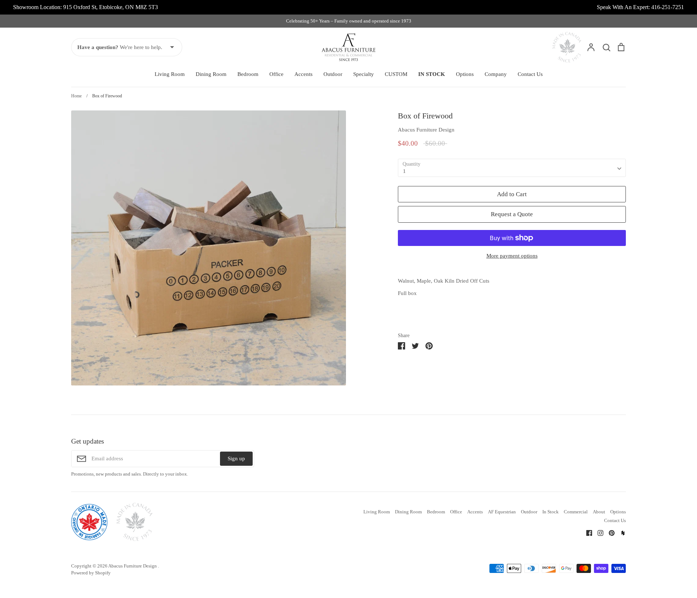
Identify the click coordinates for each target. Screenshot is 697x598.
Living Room (170, 74)
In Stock (550, 511)
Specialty (363, 74)
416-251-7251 (667, 7)
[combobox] (512, 168)
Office (276, 74)
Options (465, 74)
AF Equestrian (502, 511)
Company (496, 74)
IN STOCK (431, 74)
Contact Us (530, 74)
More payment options (512, 256)
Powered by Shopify (91, 572)
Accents (303, 74)
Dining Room (211, 74)
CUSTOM (396, 74)
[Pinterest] (609, 533)
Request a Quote (512, 214)
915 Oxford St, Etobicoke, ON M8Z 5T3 (110, 7)
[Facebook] (586, 533)
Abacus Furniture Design (426, 130)
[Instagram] (597, 533)
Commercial (576, 511)
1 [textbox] (404, 171)
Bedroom (247, 74)
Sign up (236, 458)
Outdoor (332, 74)
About (599, 511)
